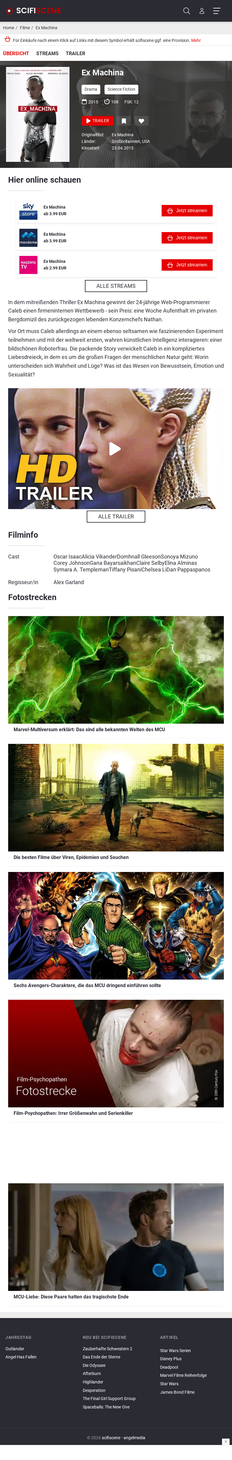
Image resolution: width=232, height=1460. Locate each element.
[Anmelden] (202, 11)
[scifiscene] (35, 11)
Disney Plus (171, 1358)
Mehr (196, 40)
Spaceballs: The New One (106, 1407)
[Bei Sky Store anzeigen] (28, 211)
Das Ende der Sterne (101, 1357)
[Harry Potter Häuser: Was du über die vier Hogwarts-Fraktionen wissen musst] (193, 1397)
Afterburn (92, 1373)
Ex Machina (46, 27)
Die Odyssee (94, 1365)
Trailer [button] (100, 120)
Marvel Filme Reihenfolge (183, 1375)
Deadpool (169, 1367)
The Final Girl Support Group (109, 1398)
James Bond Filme (177, 1392)
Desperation (94, 1390)
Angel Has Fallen (21, 1357)
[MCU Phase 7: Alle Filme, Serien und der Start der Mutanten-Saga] (193, 1346)
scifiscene (111, 1437)
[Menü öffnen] (217, 11)
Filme (25, 27)
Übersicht (16, 53)
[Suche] (187, 11)
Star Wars (169, 1383)
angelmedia (134, 1437)
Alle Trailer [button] (116, 516)
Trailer (75, 53)
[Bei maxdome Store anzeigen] (28, 238)
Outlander (14, 1348)
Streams (47, 53)
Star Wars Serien (175, 1350)
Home (8, 27)
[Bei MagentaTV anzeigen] (28, 265)
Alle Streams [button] (116, 286)
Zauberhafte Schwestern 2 (107, 1348)
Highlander (93, 1382)
